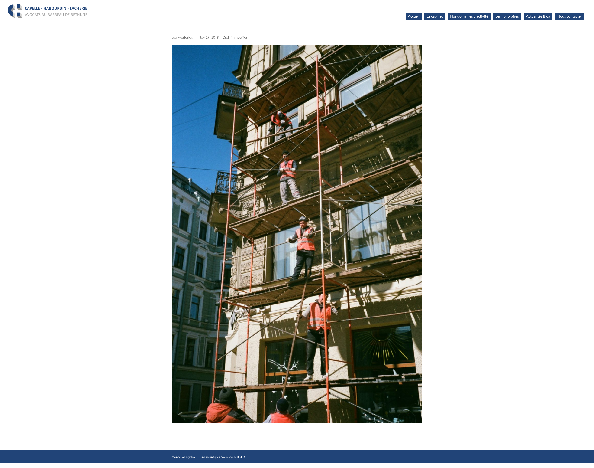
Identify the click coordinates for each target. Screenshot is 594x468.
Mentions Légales (183, 457)
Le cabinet (435, 16)
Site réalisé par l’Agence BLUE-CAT (224, 457)
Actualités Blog (538, 16)
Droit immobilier (235, 37)
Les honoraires (507, 16)
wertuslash (186, 37)
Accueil (414, 16)
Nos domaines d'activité (469, 16)
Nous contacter (569, 16)
